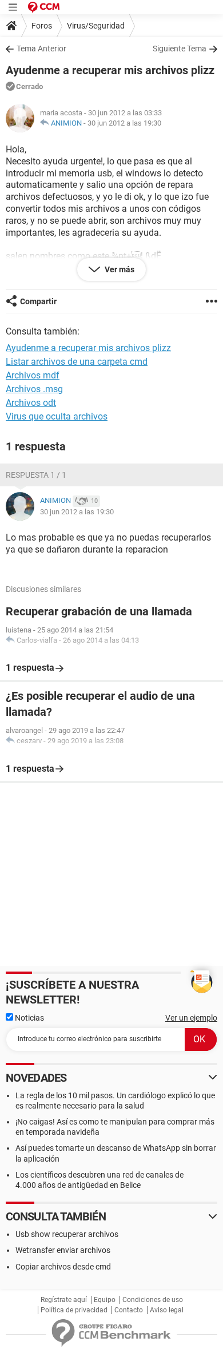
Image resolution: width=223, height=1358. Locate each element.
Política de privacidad (74, 1310)
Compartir (38, 301)
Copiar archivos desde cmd (63, 1266)
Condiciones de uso (152, 1300)
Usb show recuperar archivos (66, 1234)
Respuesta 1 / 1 (36, 474)
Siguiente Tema (179, 48)
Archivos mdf (32, 375)
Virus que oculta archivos (56, 416)
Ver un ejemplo (191, 1017)
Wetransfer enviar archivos (62, 1250)
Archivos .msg (34, 389)
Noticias (28, 1017)
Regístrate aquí (64, 1300)
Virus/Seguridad (96, 25)
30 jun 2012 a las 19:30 (124, 123)
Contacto (128, 1310)
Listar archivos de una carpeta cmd (77, 361)
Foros (41, 25)
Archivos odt (31, 402)
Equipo (105, 1300)
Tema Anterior (41, 48)
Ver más (118, 269)
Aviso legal (167, 1310)
